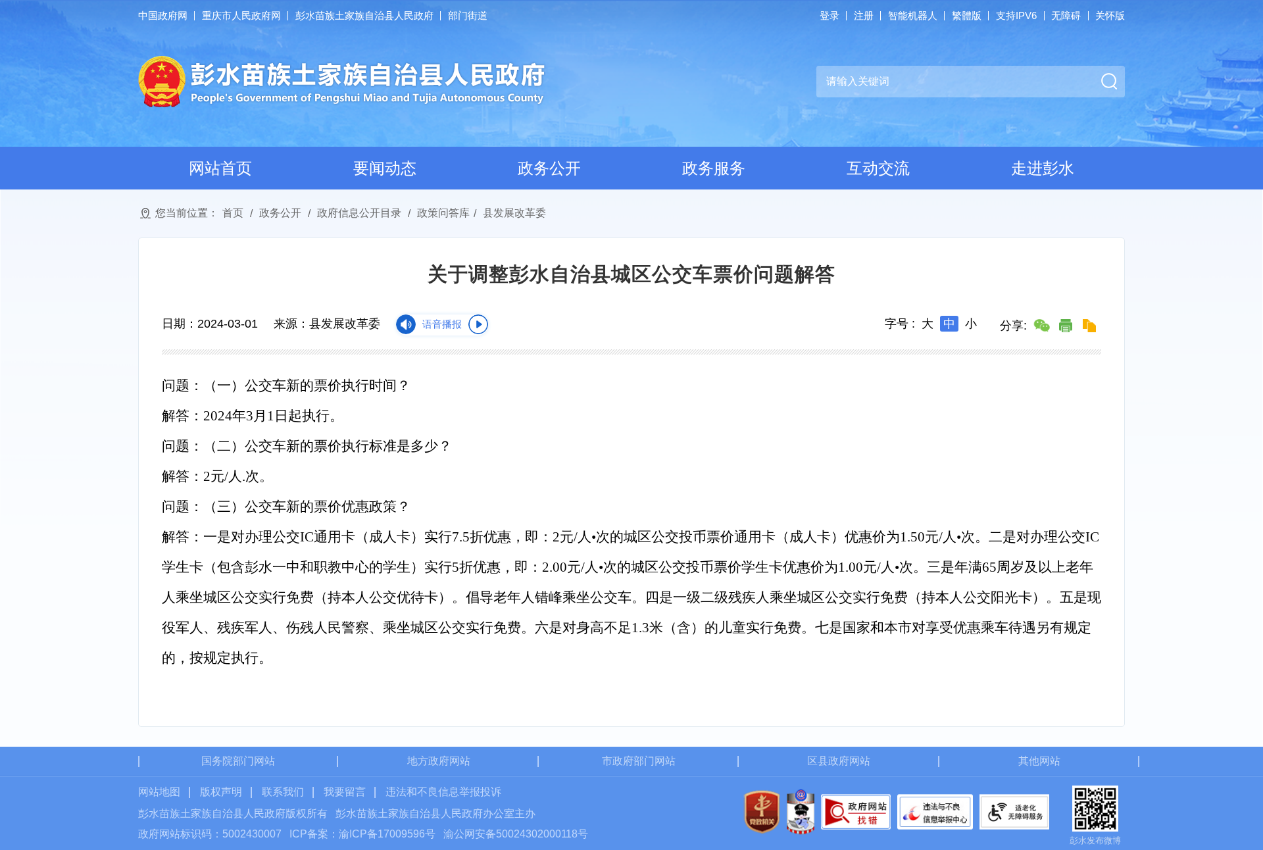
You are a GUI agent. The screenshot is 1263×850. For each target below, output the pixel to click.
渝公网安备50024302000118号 (515, 833)
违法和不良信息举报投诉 (443, 791)
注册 (864, 15)
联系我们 (283, 791)
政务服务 (713, 168)
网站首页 (220, 168)
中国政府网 (162, 15)
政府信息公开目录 (359, 212)
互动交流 (878, 168)
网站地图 (159, 791)
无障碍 (1066, 15)
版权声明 (221, 791)
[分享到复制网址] (1089, 326)
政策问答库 (443, 212)
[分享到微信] (1042, 326)
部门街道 (467, 15)
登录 (829, 15)
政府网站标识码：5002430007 (210, 833)
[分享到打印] (1065, 326)
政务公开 (549, 168)
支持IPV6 (1016, 15)
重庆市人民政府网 (241, 15)
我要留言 (345, 791)
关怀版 (1110, 15)
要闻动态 (384, 168)
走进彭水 (1042, 168)
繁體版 (966, 15)
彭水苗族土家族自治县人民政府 (364, 15)
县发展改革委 (514, 212)
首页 (232, 212)
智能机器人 (912, 15)
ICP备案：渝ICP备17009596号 (362, 833)
